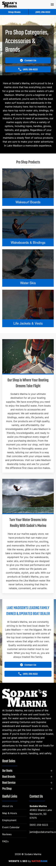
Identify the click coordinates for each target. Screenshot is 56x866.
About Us (7, 806)
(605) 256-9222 (39, 824)
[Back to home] (9, 4)
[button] (52, 4)
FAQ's (5, 841)
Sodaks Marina (38, 806)
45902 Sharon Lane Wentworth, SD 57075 (41, 814)
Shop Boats (14, 12)
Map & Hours (9, 813)
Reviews (6, 834)
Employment (9, 820)
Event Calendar (11, 827)
